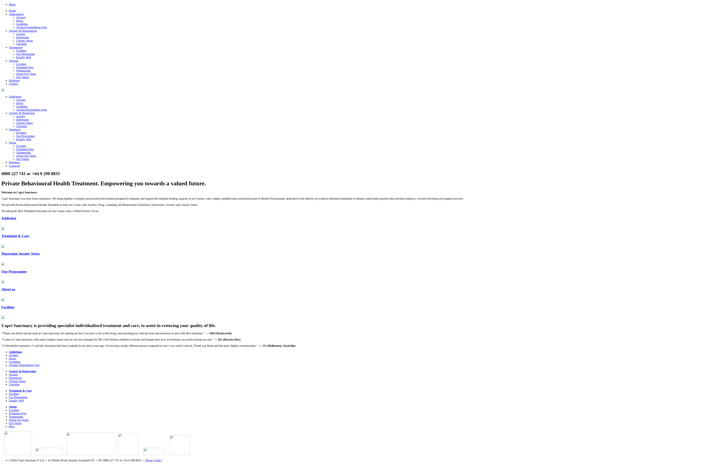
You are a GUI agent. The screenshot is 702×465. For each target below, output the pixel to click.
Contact (13, 83)
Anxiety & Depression (22, 113)
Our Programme (25, 54)
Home (12, 10)
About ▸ (13, 60)
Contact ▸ (14, 165)
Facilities (21, 50)
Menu (12, 4)
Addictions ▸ (16, 14)
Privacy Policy (153, 460)
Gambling (22, 24)
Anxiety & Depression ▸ (23, 30)
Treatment (14, 129)
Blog (11, 426)
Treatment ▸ (15, 47)
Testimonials (23, 70)
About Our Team (26, 73)
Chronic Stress (24, 40)
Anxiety (20, 34)
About (12, 142)
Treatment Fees (25, 67)
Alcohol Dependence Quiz (31, 27)
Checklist (21, 44)
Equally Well (23, 57)
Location (21, 64)
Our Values (22, 77)
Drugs (19, 20)
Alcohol (20, 17)
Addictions (15, 96)
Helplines (14, 80)
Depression (22, 37)
